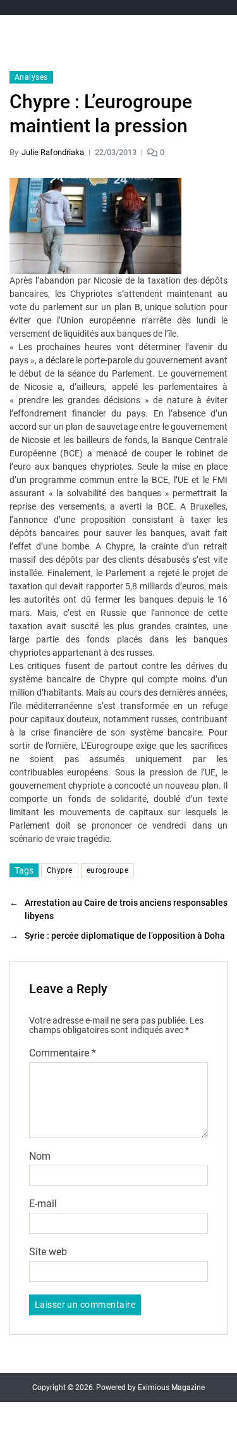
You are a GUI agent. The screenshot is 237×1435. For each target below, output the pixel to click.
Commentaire (62, 1053)
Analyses (31, 77)
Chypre (60, 870)
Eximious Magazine (171, 1387)
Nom (40, 1156)
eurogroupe (107, 870)
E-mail (43, 1204)
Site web (48, 1252)
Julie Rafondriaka (52, 152)
